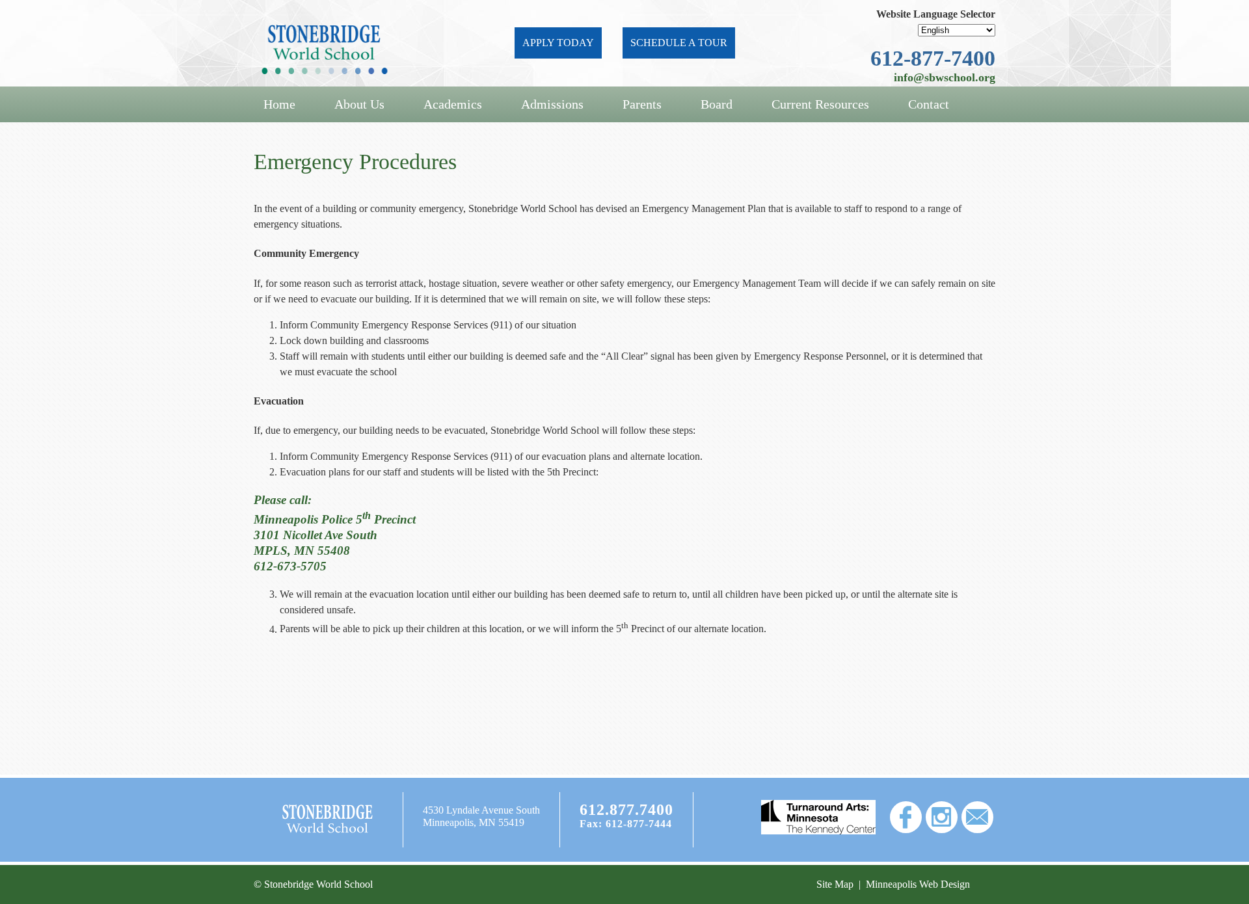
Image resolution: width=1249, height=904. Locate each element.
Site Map (834, 884)
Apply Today (558, 42)
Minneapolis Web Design (918, 884)
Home (279, 104)
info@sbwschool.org (944, 77)
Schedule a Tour (678, 42)
